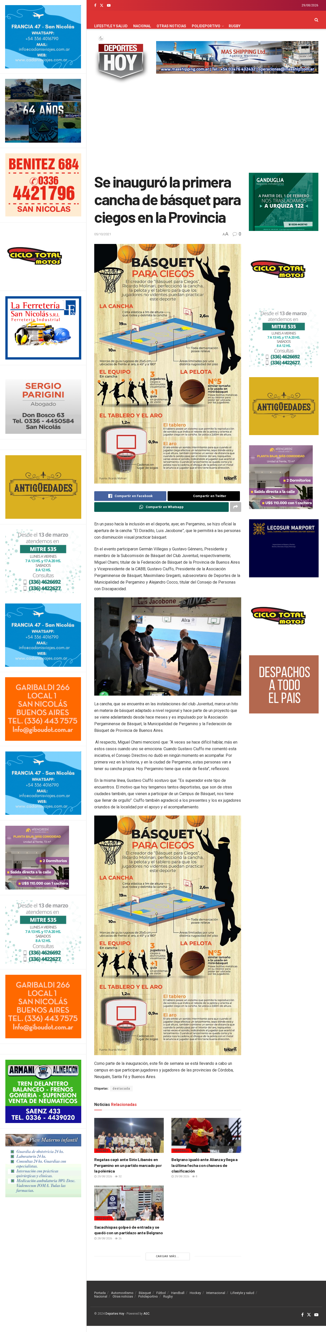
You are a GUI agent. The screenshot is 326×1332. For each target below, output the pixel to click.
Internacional (215, 1293)
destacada (121, 1088)
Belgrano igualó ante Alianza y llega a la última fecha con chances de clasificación (204, 1165)
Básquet (103, 1218)
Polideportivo (206, 26)
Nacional (142, 26)
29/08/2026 (104, 1176)
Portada (100, 1293)
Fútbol (161, 1293)
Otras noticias (171, 26)
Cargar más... (167, 1256)
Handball (181, 1150)
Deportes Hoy (114, 1313)
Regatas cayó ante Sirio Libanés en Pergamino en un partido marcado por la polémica (128, 1165)
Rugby (234, 26)
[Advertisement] (206, 129)
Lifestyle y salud (111, 26)
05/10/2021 (102, 234)
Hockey (102, 1150)
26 (119, 1238)
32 (119, 1176)
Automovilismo (122, 1293)
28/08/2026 (104, 1238)
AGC (146, 1313)
